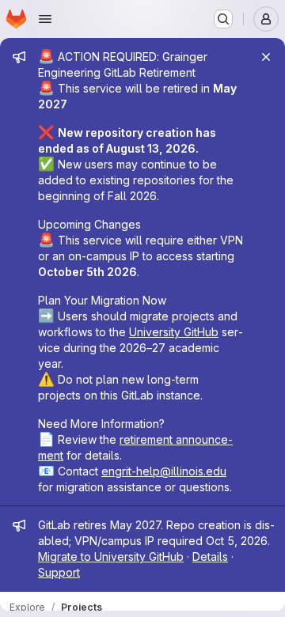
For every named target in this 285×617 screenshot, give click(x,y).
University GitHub (173, 332)
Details (210, 556)
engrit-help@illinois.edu (163, 471)
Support (59, 572)
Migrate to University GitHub (111, 556)
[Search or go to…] (223, 18)
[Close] (266, 56)
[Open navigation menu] (45, 19)
